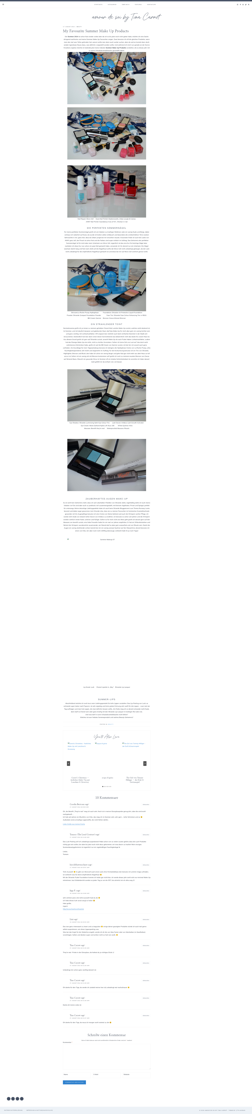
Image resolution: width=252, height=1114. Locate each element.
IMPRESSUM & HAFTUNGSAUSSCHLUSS (39, 1110)
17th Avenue (240, 1110)
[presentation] (80, 758)
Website (126, 1074)
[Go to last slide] (68, 763)
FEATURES (138, 4)
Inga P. (73, 891)
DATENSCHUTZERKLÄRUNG (13, 1110)
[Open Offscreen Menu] (3, 4)
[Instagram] (237, 4)
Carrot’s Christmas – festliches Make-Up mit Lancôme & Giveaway (80, 780)
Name (66, 1074)
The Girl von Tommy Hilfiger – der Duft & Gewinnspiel (135, 780)
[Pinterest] (243, 4)
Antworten (146, 804)
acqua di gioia (107, 778)
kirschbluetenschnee (79, 865)
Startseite (98, 4)
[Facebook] (240, 4)
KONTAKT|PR (151, 4)
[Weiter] (144, 763)
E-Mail (96, 1074)
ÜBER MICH (125, 4)
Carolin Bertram (77, 804)
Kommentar (67, 1042)
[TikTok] (246, 4)
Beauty (79, 26)
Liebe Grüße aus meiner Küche (74, 824)
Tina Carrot (75, 945)
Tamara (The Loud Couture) (82, 835)
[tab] (102, 786)
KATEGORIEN (112, 4)
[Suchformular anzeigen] (249, 4)
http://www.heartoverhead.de (73, 909)
